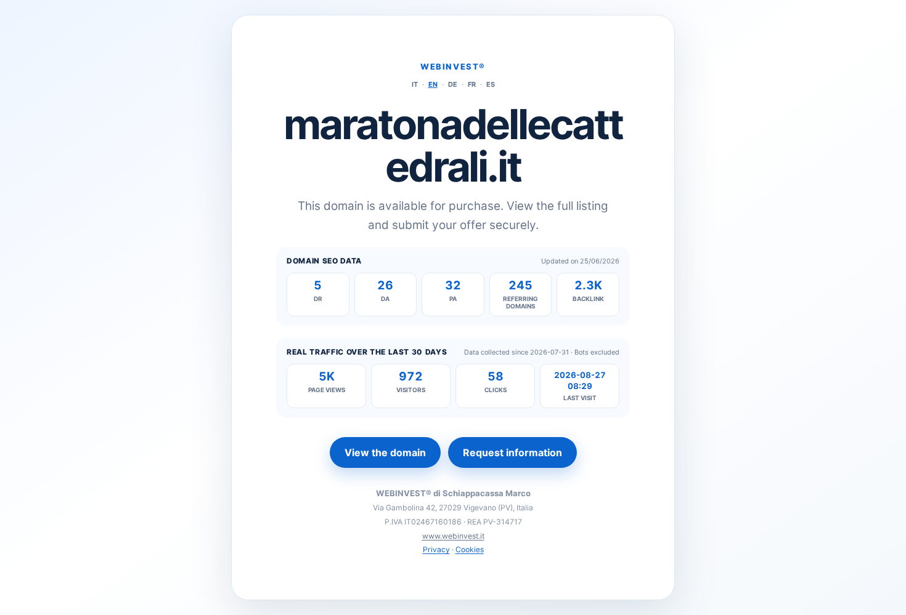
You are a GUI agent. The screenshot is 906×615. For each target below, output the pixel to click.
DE (452, 84)
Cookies (469, 549)
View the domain (385, 452)
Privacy (436, 549)
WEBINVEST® (453, 66)
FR (472, 84)
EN (433, 84)
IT (415, 84)
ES (490, 84)
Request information (512, 452)
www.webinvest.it (453, 536)
